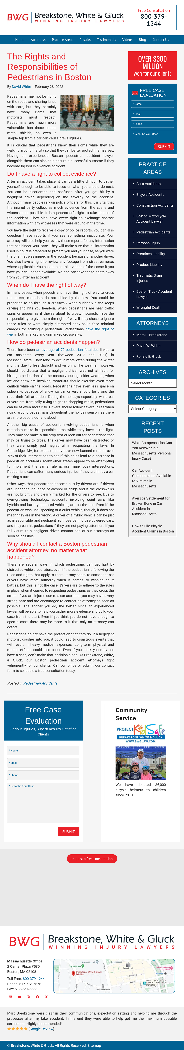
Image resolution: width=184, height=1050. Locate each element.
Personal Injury (148, 243)
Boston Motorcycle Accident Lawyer (151, 219)
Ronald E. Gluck (148, 356)
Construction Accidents (155, 205)
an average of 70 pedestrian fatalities (67, 349)
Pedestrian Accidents (40, 683)
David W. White (148, 346)
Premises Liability (150, 254)
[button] (10, 997)
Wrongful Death (148, 307)
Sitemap (94, 1045)
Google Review (41, 1029)
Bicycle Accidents (150, 194)
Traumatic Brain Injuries (149, 278)
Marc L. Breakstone (151, 335)
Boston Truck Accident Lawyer (154, 294)
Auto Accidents (148, 184)
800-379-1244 (154, 20)
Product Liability (149, 264)
